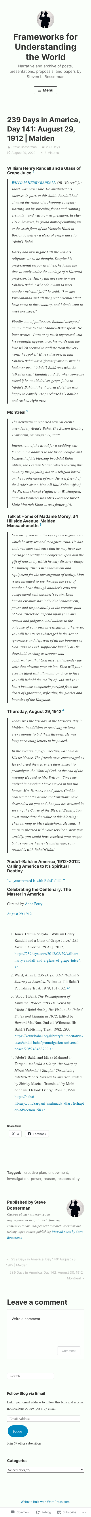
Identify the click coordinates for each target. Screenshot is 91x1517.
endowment (58, 1172)
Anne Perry (34, 903)
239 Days (53, 147)
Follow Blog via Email (26, 1393)
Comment (69, 1351)
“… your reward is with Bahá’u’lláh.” (36, 880)
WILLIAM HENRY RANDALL (33, 182)
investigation (17, 1178)
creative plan (35, 1172)
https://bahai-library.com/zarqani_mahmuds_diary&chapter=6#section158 (49, 1103)
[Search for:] (30, 1375)
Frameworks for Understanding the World (45, 47)
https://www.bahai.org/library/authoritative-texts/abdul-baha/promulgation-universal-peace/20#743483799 (49, 1042)
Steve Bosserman (24, 147)
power (36, 1178)
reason (49, 1178)
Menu (47, 90)
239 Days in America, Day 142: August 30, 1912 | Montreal (46, 1275)
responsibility (68, 1178)
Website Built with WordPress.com (45, 1502)
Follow (18, 1431)
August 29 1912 (19, 913)
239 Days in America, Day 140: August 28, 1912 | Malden (41, 1262)
